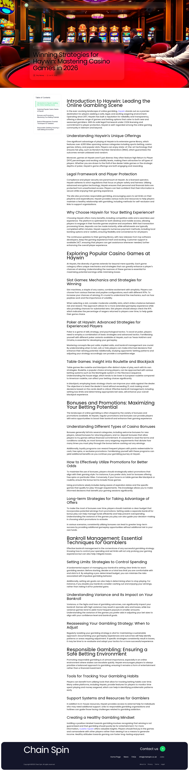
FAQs (134, 757)
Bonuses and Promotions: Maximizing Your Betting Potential (48, 116)
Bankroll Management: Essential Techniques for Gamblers (47, 122)
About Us (143, 764)
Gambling (38, 47)
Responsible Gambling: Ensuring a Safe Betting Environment (48, 128)
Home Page (115, 757)
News (126, 757)
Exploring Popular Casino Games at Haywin (47, 110)
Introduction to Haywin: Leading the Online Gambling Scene (47, 104)
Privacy (150, 764)
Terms (157, 764)
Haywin (121, 111)
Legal (163, 764)
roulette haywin (86, 729)
